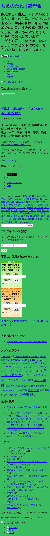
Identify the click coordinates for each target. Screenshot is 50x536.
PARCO (21, 202)
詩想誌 (10, 502)
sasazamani (27, 222)
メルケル (11, 207)
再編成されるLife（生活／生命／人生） (26, 470)
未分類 (10, 493)
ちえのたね (12, 74)
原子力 (32, 210)
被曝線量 (16, 219)
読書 (24, 390)
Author (10, 64)
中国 (30, 380)
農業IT (31, 219)
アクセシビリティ (27, 363)
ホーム (10, 61)
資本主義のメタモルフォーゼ (21, 505)
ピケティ (41, 375)
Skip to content (15, 56)
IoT (34, 360)
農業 (24, 219)
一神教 (30, 207)
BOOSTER (11, 202)
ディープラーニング (33, 371)
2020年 (40, 199)
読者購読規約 (8, 280)
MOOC (40, 360)
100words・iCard (14, 453)
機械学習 (26, 386)
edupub (43, 357)
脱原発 (7, 219)
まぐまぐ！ (17, 286)
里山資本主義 (42, 219)
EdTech (25, 356)
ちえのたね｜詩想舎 (21, 5)
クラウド (8, 371)
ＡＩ (36, 395)
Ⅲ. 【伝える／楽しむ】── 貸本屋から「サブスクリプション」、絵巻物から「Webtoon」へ (26, 427)
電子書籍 (25, 394)
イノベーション (34, 367)
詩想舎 (10, 77)
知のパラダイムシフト (18, 496)
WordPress (17, 518)
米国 (42, 386)
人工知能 (38, 207)
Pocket (10, 177)
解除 (17, 274)
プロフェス (26, 205)
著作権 (11, 391)
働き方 (14, 210)
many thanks (12, 71)
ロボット (21, 207)
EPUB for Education (16, 69)
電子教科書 (11, 394)
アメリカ (35, 202)
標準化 (36, 216)
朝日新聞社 (26, 216)
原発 (39, 210)
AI (12, 356)
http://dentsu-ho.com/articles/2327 (16, 144)
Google (27, 360)
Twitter (3, 363)
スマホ (17, 370)
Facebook (15, 360)
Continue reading (10, 160)
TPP (27, 202)
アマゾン (23, 367)
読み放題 (18, 390)
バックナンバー (10, 283)
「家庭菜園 (30, 199)
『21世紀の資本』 (12, 363)
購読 (9, 274)
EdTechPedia (12, 66)
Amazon (17, 357)
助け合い (23, 210)
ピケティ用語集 (14, 467)
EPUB (5, 360)
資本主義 (33, 390)
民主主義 (35, 386)
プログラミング (9, 380)
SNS (44, 360)
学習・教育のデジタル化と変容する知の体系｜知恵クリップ (11, 267)
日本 (7, 386)
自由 (7, 390)
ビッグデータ (28, 375)
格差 (12, 385)
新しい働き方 (13, 216)
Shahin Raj (37, 518)
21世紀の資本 (5, 357)
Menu (4, 56)
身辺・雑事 (12, 507)
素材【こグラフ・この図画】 (21, 499)
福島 (43, 216)
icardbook (11, 459)
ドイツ (16, 205)
